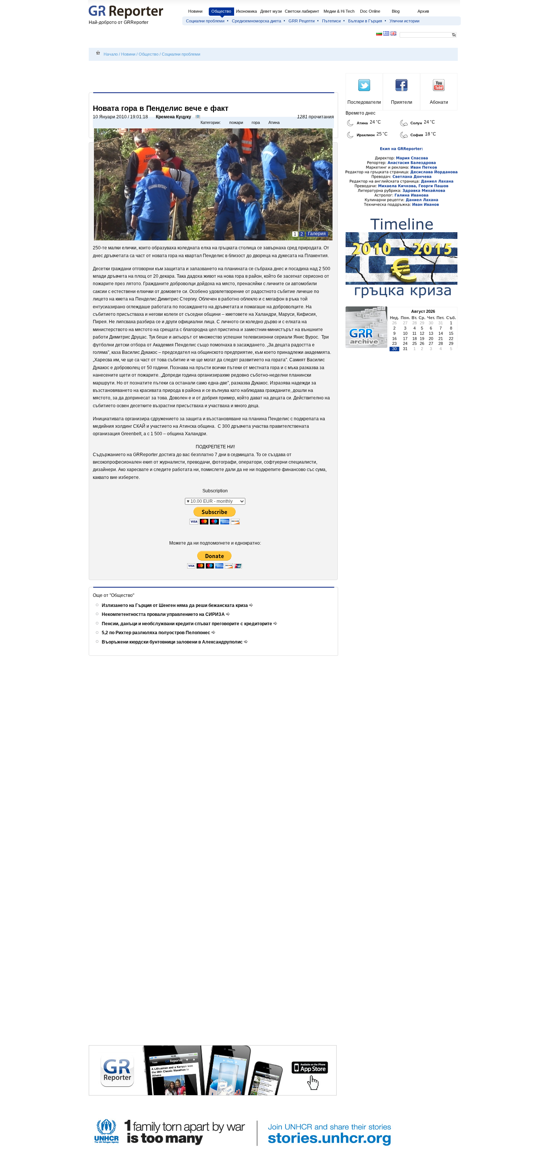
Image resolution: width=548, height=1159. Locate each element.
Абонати (439, 102)
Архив (423, 11)
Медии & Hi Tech (339, 11)
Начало (111, 54)
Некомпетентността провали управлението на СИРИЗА (164, 614)
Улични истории (404, 21)
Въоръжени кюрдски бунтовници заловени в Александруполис (173, 642)
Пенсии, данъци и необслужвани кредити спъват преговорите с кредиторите (187, 623)
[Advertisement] (214, 77)
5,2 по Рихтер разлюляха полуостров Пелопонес (156, 632)
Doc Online (370, 11)
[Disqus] (214, 757)
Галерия (317, 233)
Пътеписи (331, 21)
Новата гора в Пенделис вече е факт (161, 108)
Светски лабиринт (302, 11)
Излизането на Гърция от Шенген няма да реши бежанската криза (175, 605)
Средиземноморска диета (256, 21)
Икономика (246, 11)
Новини (195, 11)
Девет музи (271, 11)
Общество (221, 11)
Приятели (401, 102)
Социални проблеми (205, 21)
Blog (396, 11)
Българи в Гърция (365, 21)
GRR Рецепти (302, 21)
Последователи (364, 102)
